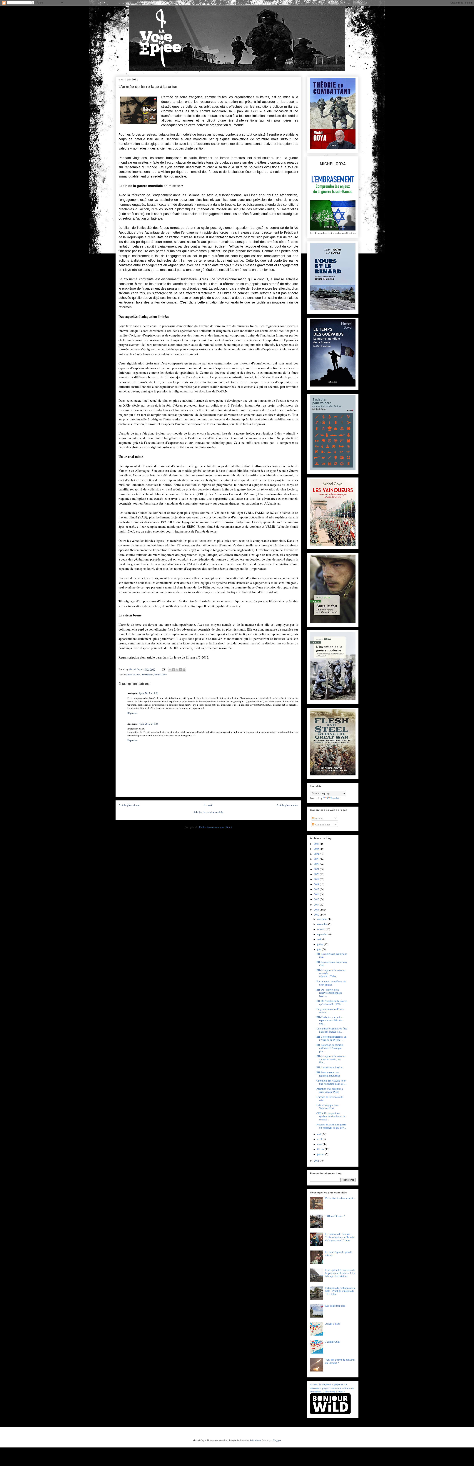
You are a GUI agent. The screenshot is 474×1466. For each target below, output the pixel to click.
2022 (317, 864)
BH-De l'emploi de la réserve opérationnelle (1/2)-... (331, 1002)
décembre (322, 919)
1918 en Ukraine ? (335, 1216)
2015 (317, 899)
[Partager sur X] (177, 669)
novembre (322, 924)
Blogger (277, 1440)
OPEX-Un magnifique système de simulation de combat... (330, 1116)
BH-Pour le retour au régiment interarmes (328, 1074)
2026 (317, 843)
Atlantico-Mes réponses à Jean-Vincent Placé (329, 1090)
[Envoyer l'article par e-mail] (163, 669)
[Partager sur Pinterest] (184, 669)
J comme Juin (332, 1341)
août (319, 939)
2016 (317, 894)
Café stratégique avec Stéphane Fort (327, 1106)
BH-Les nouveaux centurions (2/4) (331, 955)
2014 (317, 904)
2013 (317, 909)
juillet (320, 944)
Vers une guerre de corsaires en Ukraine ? (340, 1361)
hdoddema (255, 1440)
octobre (321, 929)
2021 (317, 869)
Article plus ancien (287, 805)
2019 (317, 879)
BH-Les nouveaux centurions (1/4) (331, 963)
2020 (317, 874)
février (321, 1149)
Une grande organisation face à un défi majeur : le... (331, 1030)
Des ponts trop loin (335, 1305)
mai (319, 1134)
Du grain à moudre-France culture (330, 1010)
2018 (317, 884)
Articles (318, 818)
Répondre (132, 713)
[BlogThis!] (173, 669)
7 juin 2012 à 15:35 (148, 723)
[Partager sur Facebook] (180, 669)
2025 (317, 848)
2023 (317, 859)
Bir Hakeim (147, 674)
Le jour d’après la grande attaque (338, 1253)
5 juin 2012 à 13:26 (148, 693)
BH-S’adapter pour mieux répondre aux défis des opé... (330, 1020)
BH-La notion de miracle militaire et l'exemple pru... (329, 1048)
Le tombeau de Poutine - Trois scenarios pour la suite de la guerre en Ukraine (340, 1237)
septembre (322, 934)
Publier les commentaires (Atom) (215, 827)
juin (319, 949)
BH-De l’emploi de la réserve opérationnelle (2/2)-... (329, 993)
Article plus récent (129, 805)
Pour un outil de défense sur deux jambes (331, 983)
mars (320, 1144)
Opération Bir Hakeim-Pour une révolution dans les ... (331, 1082)
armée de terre (133, 674)
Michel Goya (160, 674)
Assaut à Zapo (332, 1323)
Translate (335, 798)
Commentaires (322, 824)
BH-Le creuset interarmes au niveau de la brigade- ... (331, 1038)
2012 (317, 914)
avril (320, 1139)
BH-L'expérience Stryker (329, 1067)
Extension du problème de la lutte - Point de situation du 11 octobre (340, 1291)
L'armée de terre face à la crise (329, 1098)
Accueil (208, 805)
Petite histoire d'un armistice (340, 1198)
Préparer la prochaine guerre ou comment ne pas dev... (331, 1126)
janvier (321, 1154)
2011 (317, 1160)
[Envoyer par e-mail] (170, 669)
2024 (317, 854)
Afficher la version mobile (208, 812)
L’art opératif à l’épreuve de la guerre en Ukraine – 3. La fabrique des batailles (340, 1273)
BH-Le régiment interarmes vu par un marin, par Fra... (330, 1059)
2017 (317, 889)
